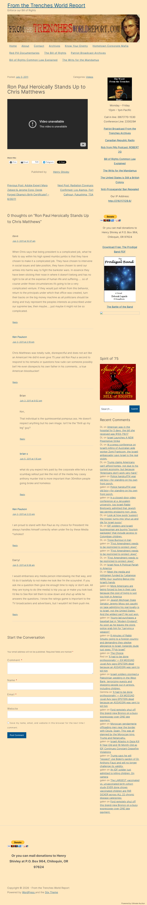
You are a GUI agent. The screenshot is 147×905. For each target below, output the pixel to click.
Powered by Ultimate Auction (133, 903)
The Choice (116, 653)
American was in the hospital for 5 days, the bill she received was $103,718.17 (117, 430)
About (25, 45)
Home (13, 45)
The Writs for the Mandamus (80, 59)
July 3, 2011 (22, 77)
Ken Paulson (19, 336)
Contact (39, 45)
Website (12, 708)
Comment (14, 660)
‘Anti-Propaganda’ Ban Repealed (120, 189)
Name (11, 680)
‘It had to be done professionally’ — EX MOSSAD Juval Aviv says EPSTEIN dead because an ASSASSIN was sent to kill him (120, 663)
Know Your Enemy (76, 45)
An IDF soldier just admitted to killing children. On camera (117, 773)
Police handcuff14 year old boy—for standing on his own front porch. (118, 480)
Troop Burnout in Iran (119, 540)
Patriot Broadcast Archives (88, 52)
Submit (134, 409)
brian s (24, 453)
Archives (54, 45)
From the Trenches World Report (46, 5)
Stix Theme (51, 892)
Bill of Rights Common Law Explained (33, 59)
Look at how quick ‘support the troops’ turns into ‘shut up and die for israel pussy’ (119, 519)
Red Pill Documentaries (24, 52)
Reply (15, 322)
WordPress (28, 892)
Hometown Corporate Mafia (110, 45)
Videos (89, 77)
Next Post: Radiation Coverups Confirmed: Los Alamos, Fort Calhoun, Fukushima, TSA (75, 190)
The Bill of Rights (55, 52)
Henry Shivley (61, 171)
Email (10, 694)
